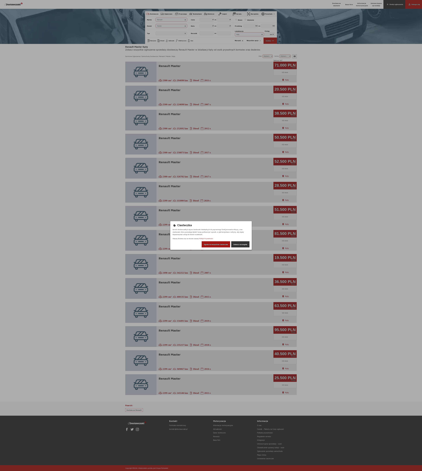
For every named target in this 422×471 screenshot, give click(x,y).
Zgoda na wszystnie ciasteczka (216, 244)
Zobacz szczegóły (240, 244)
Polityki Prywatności (206, 238)
